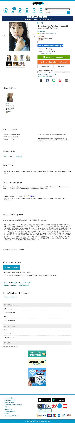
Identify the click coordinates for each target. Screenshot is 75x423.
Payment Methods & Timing (45, 76)
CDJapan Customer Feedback (13, 404)
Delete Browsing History (10, 297)
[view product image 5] (9, 65)
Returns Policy (9, 409)
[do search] (68, 12)
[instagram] (49, 405)
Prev (4, 36)
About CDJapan (9, 402)
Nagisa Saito (41, 31)
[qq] (59, 405)
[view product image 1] (9, 58)
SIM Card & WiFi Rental (11, 416)
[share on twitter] (41, 79)
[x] (40, 405)
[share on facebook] (47, 79)
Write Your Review (12, 267)
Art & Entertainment (23, 285)
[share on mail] (66, 79)
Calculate (61, 72)
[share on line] (53, 79)
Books (14, 285)
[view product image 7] (22, 65)
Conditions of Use (10, 400)
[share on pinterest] (60, 79)
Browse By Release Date (11, 346)
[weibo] (54, 405)
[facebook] (44, 405)
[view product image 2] (15, 58)
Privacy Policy (9, 398)
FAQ (6, 407)
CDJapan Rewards (10, 411)
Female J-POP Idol (26, 283)
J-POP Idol (15, 283)
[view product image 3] (22, 58)
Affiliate (7, 413)
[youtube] (65, 406)
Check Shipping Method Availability (47, 74)
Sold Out (48, 53)
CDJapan (6, 283)
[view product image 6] (16, 65)
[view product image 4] (28, 58)
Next (34, 36)
